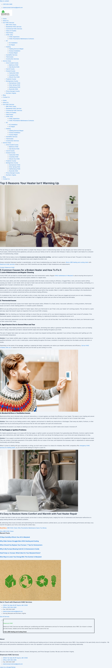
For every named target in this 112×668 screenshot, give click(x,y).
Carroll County (10, 69)
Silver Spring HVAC (14, 85)
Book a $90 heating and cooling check (77, 262)
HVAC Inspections (14, 36)
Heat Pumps (9, 32)
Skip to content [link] (4, 1)
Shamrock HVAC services (7, 264)
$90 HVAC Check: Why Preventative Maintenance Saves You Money (27, 528)
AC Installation (13, 43)
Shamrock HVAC (8, 623)
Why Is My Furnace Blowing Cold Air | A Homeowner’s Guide (19, 549)
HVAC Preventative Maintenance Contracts (21, 38)
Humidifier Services (11, 55)
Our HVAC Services (8, 22)
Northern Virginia (11, 93)
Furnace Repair (13, 53)
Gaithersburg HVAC (14, 87)
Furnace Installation (14, 51)
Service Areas (7, 61)
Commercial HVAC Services (14, 28)
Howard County (10, 71)
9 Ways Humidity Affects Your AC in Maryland (15, 537)
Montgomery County (12, 81)
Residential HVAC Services (13, 26)
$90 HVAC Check (11, 24)
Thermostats (9, 57)
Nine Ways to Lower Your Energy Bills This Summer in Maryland (20, 557)
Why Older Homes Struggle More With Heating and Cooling (19, 541)
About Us (5, 20)
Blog (4, 95)
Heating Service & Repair (16, 49)
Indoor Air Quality (11, 30)
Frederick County (11, 79)
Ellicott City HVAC (14, 77)
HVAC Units (9, 34)
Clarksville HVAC (14, 73)
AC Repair (12, 45)
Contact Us (6, 97)
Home (4, 18)
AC (7, 41)
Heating (8, 47)
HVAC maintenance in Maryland (64, 275)
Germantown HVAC (14, 83)
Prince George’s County (13, 91)
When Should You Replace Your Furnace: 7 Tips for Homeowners (21, 545)
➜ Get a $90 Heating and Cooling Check (15, 632)
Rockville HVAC (13, 89)
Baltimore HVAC (13, 65)
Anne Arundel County (12, 63)
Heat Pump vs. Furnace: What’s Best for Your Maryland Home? (20, 553)
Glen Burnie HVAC (14, 67)
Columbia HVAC (13, 75)
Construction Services (12, 59)
